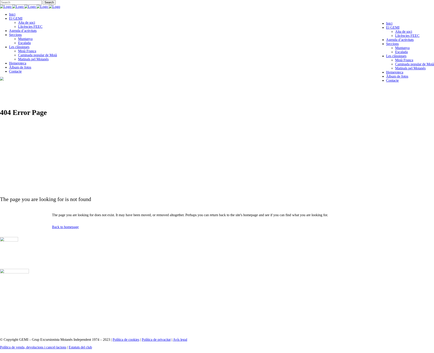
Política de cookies (126, 339)
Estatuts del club (80, 347)
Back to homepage (65, 227)
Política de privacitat (156, 339)
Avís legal (180, 339)
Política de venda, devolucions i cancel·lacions (33, 347)
